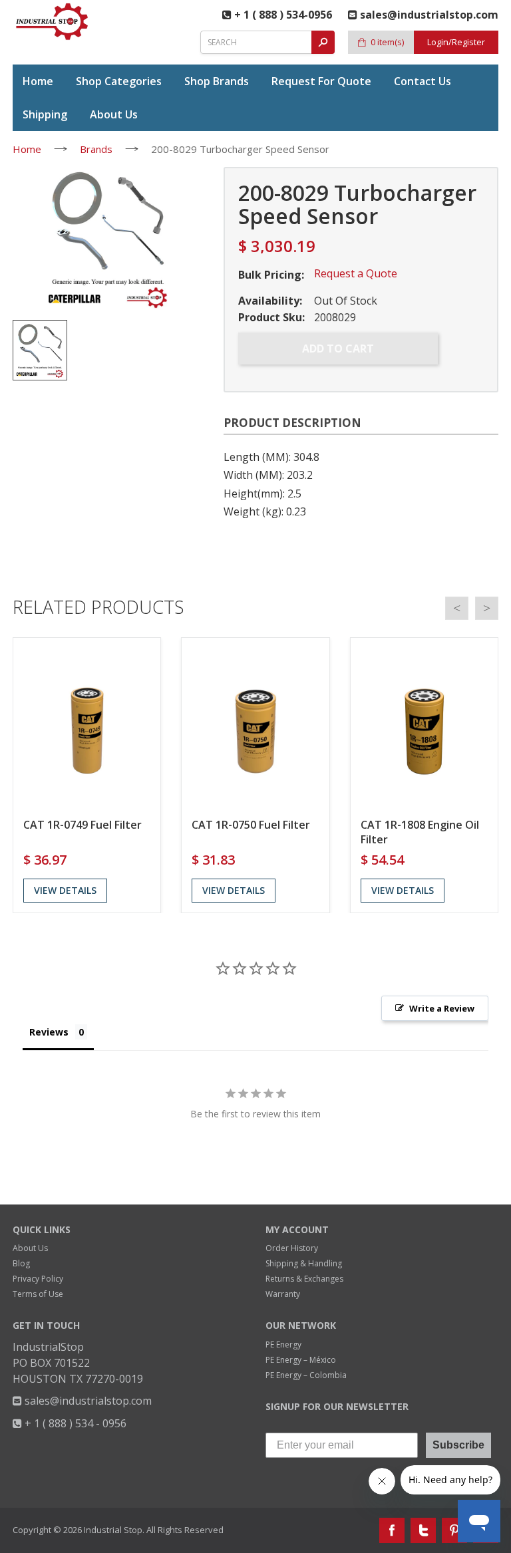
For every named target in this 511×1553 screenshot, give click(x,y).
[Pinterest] (454, 1530)
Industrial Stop (113, 1530)
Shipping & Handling (303, 1263)
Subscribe (458, 1445)
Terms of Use (38, 1294)
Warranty (282, 1294)
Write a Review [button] (441, 1008)
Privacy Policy (38, 1278)
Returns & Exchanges (304, 1278)
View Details (65, 890)
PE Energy (283, 1344)
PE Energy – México (300, 1359)
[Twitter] (423, 1530)
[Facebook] (392, 1530)
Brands (96, 149)
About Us (30, 1248)
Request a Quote (355, 273)
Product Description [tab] (292, 422)
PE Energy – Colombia (306, 1375)
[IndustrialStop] (52, 21)
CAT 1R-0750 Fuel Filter (251, 824)
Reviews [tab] (49, 1032)
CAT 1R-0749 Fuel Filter (82, 824)
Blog (21, 1263)
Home (27, 149)
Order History (291, 1248)
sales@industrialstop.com (87, 1400)
